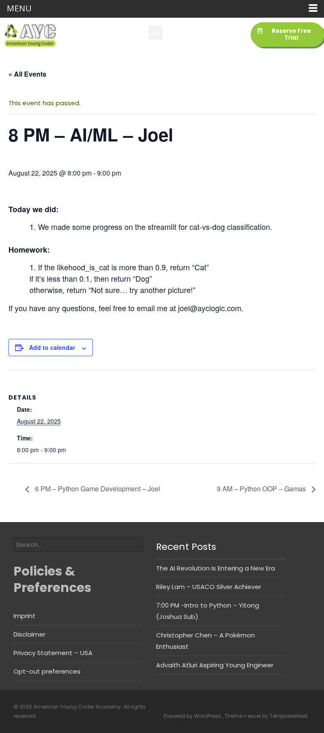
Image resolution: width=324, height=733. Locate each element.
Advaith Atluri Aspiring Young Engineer (214, 665)
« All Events (27, 74)
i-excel (252, 716)
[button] (155, 33)
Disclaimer (30, 634)
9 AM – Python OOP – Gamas (262, 488)
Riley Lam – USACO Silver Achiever (208, 586)
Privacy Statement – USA (53, 652)
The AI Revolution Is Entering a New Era (215, 568)
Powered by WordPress (193, 716)
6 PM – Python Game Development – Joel (96, 488)
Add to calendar (52, 347)
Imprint (24, 615)
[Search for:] (78, 544)
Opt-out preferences (47, 671)
